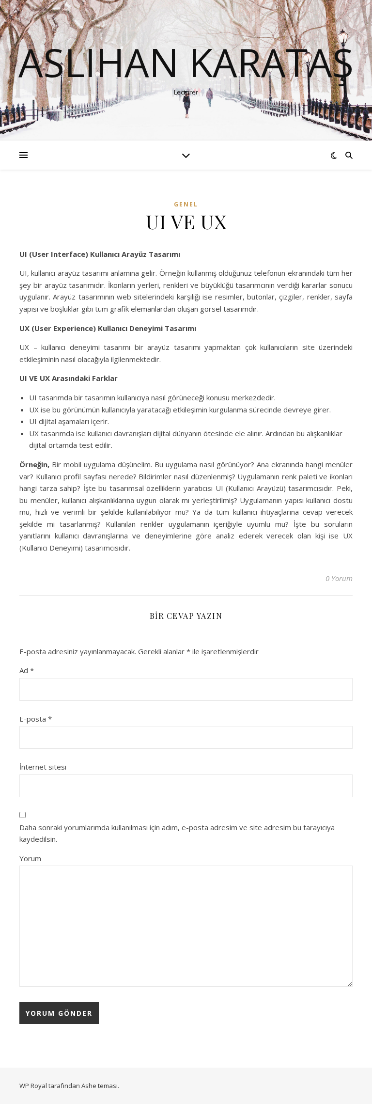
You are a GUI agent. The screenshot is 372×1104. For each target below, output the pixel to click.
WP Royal (33, 1085)
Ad (26, 670)
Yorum (30, 858)
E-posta (35, 719)
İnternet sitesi (42, 767)
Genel (186, 204)
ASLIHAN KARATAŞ (186, 62)
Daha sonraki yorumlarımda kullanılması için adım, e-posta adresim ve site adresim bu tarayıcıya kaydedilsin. (177, 833)
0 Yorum (339, 578)
